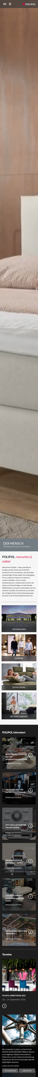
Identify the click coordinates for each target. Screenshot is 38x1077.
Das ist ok (27, 1071)
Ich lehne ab (10, 1071)
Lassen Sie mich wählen (10, 1065)
